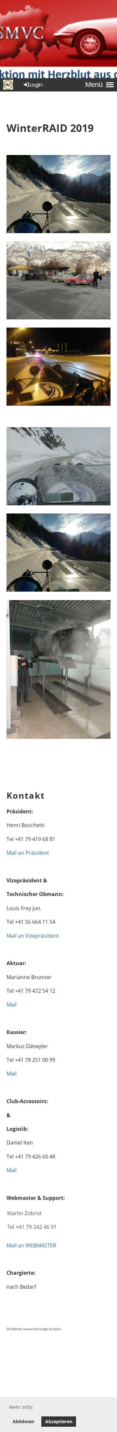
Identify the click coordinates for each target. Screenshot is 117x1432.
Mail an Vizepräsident (32, 935)
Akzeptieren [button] (58, 1421)
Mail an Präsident (27, 852)
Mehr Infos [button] (21, 1407)
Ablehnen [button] (23, 1421)
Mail (11, 1004)
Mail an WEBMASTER (31, 1245)
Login (36, 85)
